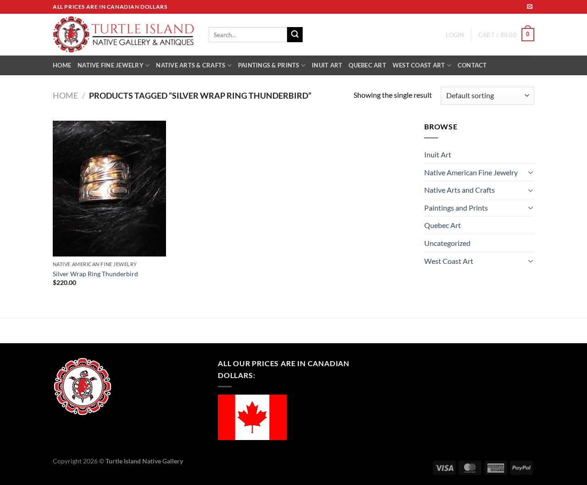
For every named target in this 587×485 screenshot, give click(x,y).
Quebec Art (442, 225)
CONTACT (472, 65)
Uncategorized (447, 243)
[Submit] (295, 35)
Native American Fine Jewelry (471, 172)
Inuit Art (437, 154)
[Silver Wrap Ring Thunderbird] (109, 188)
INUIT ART (327, 65)
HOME (62, 65)
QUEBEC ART (367, 65)
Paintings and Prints (456, 207)
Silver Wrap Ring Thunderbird (95, 274)
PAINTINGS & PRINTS (268, 65)
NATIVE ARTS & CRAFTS (190, 65)
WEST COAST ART (419, 65)
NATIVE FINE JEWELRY (111, 65)
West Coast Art (448, 260)
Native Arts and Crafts (459, 189)
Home (65, 95)
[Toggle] (530, 172)
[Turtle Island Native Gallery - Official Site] (124, 35)
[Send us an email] (529, 7)
